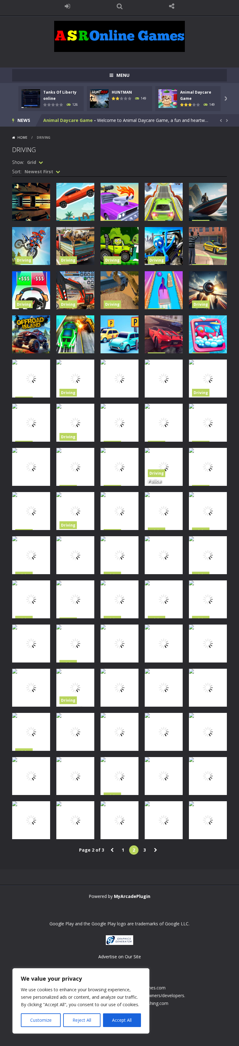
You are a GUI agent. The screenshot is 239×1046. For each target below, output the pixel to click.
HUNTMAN (122, 92)
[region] (80, 1001)
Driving (24, 260)
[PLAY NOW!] (30, 98)
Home (22, 137)
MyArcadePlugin (132, 896)
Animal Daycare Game (68, 120)
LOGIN (67, 6)
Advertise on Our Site (119, 957)
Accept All (122, 1020)
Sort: (16, 171)
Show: (18, 162)
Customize (41, 1020)
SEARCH (119, 6)
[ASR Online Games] (119, 36)
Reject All (82, 1020)
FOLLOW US (171, 6)
